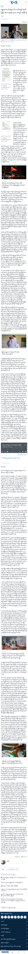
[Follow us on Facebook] (2, 917)
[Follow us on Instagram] (12, 917)
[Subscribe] (25, 917)
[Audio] (18, 952)
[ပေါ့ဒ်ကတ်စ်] (21, 917)
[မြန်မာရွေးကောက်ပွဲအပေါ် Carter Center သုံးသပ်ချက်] (14, 341)
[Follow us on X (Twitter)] (5, 917)
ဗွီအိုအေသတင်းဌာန (8, 446)
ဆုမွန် (2, 16)
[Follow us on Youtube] (8, 917)
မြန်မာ (2, 6)
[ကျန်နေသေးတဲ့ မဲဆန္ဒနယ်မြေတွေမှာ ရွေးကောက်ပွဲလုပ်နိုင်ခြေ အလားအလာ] (14, 750)
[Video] (12, 952)
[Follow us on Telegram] (15, 917)
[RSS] (18, 917)
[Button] (25, 22)
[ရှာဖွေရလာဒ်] (24, 952)
